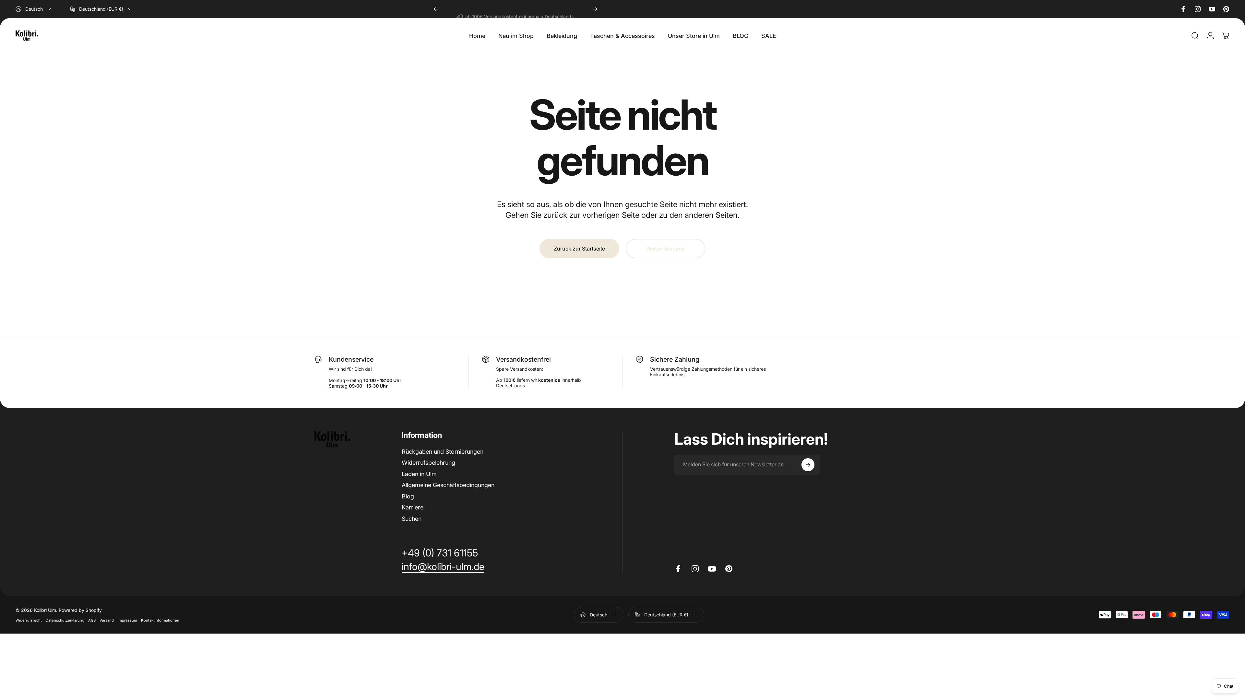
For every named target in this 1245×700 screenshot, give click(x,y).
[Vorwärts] (595, 9)
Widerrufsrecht (29, 620)
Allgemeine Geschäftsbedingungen (448, 485)
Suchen (411, 518)
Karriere (412, 507)
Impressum (127, 620)
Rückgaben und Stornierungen (442, 451)
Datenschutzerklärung (65, 620)
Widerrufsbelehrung (428, 462)
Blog (408, 496)
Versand (107, 620)
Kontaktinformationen (160, 620)
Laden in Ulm (419, 474)
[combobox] (34, 9)
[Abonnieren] (807, 464)
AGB (92, 620)
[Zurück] (436, 9)
